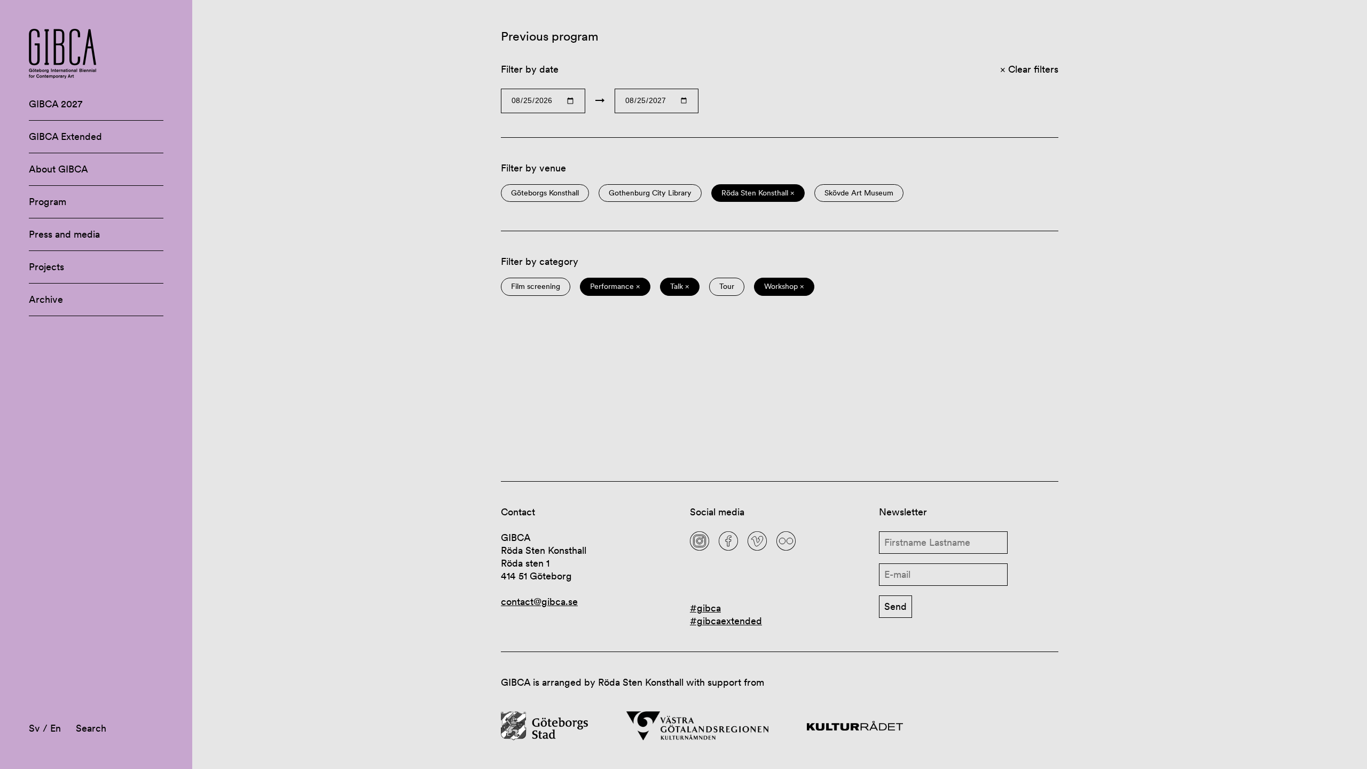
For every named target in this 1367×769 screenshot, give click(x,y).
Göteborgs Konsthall (545, 193)
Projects (46, 267)
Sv (34, 728)
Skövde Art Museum (858, 193)
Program (47, 201)
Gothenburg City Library (650, 193)
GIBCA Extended (65, 136)
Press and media (64, 234)
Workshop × (784, 286)
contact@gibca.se (539, 601)
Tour (726, 286)
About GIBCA (58, 169)
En (55, 728)
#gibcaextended (726, 621)
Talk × (679, 286)
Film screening (535, 286)
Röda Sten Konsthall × (758, 193)
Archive (46, 299)
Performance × (615, 286)
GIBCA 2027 (55, 104)
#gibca (705, 608)
